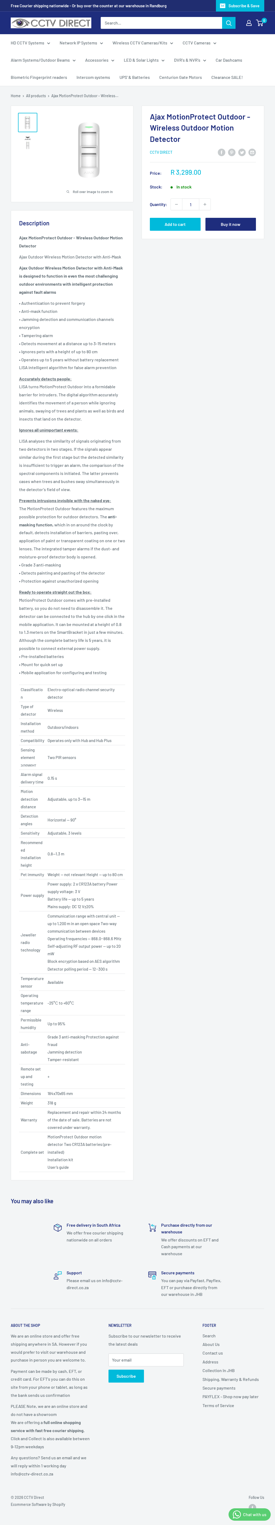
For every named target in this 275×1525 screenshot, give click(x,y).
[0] (259, 23)
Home (16, 95)
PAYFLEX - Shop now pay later (230, 1396)
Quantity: (158, 204)
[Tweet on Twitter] (242, 152)
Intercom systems (93, 77)
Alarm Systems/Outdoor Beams (40, 59)
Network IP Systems (78, 42)
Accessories (96, 59)
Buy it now (230, 224)
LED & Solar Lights (141, 59)
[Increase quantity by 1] (205, 204)
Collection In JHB (218, 1370)
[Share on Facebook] (221, 152)
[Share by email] (252, 152)
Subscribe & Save (244, 5)
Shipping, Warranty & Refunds (230, 1379)
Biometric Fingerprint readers (39, 77)
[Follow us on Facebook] (252, 1508)
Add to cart (175, 224)
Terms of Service (218, 1405)
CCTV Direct (161, 152)
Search (209, 1335)
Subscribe (126, 1376)
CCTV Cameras (197, 42)
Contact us (212, 1352)
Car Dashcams (229, 59)
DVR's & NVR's (187, 59)
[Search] (229, 23)
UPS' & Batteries (135, 77)
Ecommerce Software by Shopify (38, 1504)
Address (210, 1361)
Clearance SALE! (227, 77)
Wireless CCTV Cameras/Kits (140, 42)
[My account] (249, 23)
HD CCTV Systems (27, 42)
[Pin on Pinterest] (232, 152)
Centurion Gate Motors (180, 77)
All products (36, 95)
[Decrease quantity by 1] (176, 204)
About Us (211, 1344)
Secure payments (219, 1387)
